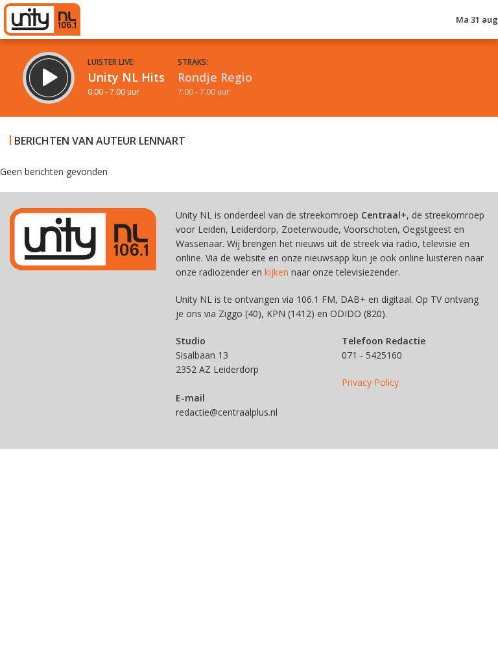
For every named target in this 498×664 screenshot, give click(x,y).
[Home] (42, 19)
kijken (277, 272)
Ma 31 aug (477, 19)
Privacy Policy (370, 382)
